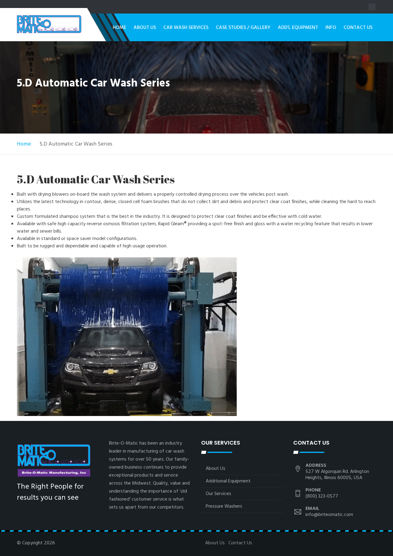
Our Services (218, 494)
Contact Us (358, 28)
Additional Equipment (228, 481)
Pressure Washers (224, 506)
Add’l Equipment (298, 28)
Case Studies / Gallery (243, 28)
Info (330, 28)
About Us (145, 28)
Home (119, 28)
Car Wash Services (185, 28)
